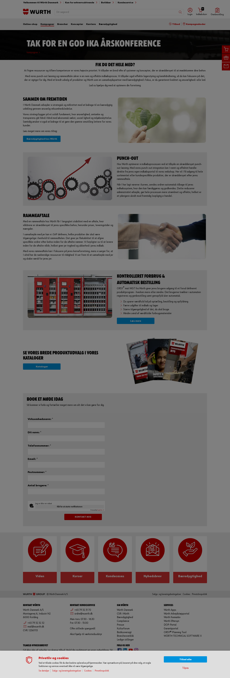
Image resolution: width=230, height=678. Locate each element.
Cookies (88, 671)
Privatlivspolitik (102, 671)
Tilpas (185, 668)
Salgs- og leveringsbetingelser (66, 671)
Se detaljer (44, 671)
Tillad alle (185, 659)
